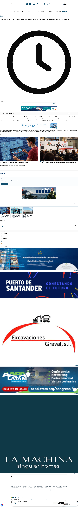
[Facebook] (39, 13)
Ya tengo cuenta (12, 183)
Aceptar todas (61, 503)
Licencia (53, 103)
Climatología (50, 11)
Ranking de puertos (41, 11)
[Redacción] (3, 226)
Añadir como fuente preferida (72, 113)
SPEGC (3, 220)
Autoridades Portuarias (58, 11)
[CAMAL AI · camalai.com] (65, 4)
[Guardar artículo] (23, 104)
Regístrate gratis (4, 183)
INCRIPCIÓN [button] (2, 169)
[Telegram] (39, 14)
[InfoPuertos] (39, 4)
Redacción (7, 225)
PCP (46, 11)
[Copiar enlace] (0, 15)
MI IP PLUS (64, 11)
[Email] (75, 225)
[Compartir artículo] (25, 104)
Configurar (55, 503)
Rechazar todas (49, 503)
